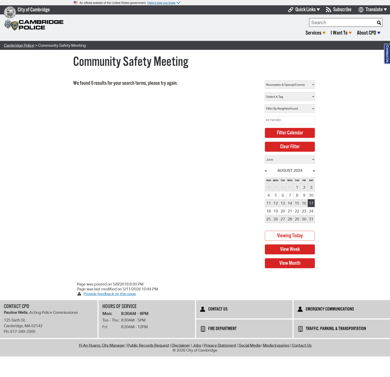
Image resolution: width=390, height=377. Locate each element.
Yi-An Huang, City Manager (102, 345)
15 (297, 203)
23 (304, 211)
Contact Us (302, 345)
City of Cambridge (34, 10)
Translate (374, 9)
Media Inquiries (276, 345)
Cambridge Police (19, 45)
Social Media (250, 345)
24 (311, 211)
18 (268, 211)
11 (268, 203)
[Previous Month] (266, 170)
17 (311, 203)
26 (275, 219)
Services (313, 33)
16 (304, 203)
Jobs (197, 345)
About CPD (366, 33)
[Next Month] (314, 170)
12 (275, 203)
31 (311, 219)
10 (311, 195)
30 (304, 219)
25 (268, 219)
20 (283, 211)
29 (297, 219)
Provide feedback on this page (109, 293)
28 (290, 219)
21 (290, 211)
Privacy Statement (220, 345)
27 (283, 219)
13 (283, 203)
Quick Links (305, 9)
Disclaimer (181, 345)
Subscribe (342, 9)
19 (275, 211)
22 (297, 211)
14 (290, 203)
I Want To (339, 33)
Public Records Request (148, 345)
